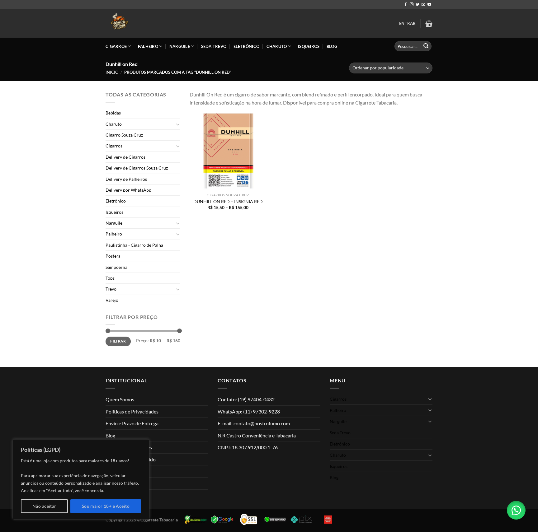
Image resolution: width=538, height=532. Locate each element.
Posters (113, 256)
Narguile (179, 46)
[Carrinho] (428, 23)
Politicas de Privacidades (132, 411)
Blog (332, 46)
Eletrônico (247, 46)
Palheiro (148, 46)
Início (112, 72)
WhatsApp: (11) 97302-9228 (249, 411)
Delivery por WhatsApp (128, 190)
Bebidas (113, 112)
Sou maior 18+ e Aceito (106, 506)
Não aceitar (44, 506)
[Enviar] (426, 46)
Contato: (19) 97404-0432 (246, 399)
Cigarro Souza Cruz (124, 135)
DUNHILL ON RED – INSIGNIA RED (228, 201)
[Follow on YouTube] (429, 4)
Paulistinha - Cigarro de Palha (134, 245)
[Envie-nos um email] (423, 4)
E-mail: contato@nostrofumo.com (254, 423)
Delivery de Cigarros (125, 157)
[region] (80, 479)
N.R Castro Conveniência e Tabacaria (257, 435)
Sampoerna (116, 267)
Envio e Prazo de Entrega (132, 423)
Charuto (277, 46)
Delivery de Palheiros (126, 179)
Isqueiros (308, 46)
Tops (110, 278)
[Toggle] (177, 124)
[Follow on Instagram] (411, 4)
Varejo (112, 300)
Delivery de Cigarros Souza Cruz (137, 167)
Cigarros (116, 46)
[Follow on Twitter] (417, 4)
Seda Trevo (214, 46)
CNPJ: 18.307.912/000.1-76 (248, 447)
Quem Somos (120, 399)
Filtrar (118, 341)
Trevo (111, 289)
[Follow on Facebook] (406, 4)
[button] (516, 510)
